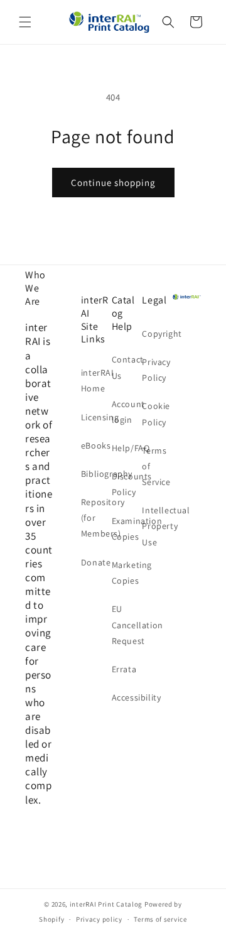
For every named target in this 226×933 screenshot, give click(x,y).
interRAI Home (95, 380)
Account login (126, 411)
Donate (95, 562)
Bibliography (95, 473)
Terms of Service (156, 466)
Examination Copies (126, 528)
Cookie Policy (156, 413)
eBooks (95, 445)
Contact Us (126, 367)
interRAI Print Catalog (106, 904)
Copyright (156, 333)
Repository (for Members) (95, 517)
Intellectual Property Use (156, 526)
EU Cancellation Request (126, 624)
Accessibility (126, 697)
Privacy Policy (156, 369)
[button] (25, 22)
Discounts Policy (126, 484)
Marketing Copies (126, 572)
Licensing (95, 417)
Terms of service (160, 919)
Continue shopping (113, 182)
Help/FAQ (126, 448)
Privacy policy (99, 919)
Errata (124, 669)
